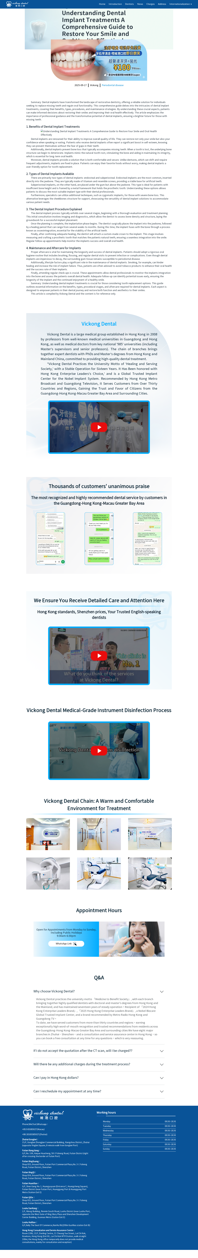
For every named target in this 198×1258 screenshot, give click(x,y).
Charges (150, 4)
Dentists (129, 4)
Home (102, 4)
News (140, 4)
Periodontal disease (112, 85)
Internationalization (180, 4)
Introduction (115, 4)
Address (162, 4)
